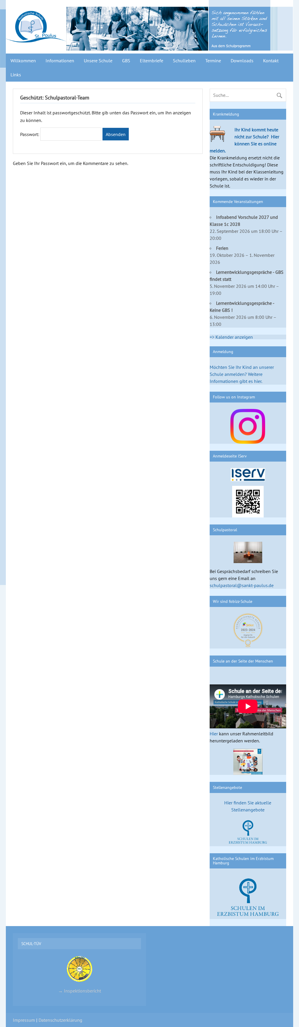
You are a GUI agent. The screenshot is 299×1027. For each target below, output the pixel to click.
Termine (213, 60)
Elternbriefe (151, 60)
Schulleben (184, 60)
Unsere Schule (98, 60)
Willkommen (23, 60)
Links (16, 75)
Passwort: (30, 134)
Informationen (60, 60)
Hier (214, 734)
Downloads (242, 60)
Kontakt (271, 60)
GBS (126, 60)
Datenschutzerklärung (60, 1020)
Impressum (24, 1020)
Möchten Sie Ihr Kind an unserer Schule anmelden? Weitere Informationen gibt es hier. (242, 374)
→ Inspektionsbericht (79, 990)
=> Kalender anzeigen (231, 337)
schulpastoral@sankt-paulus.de (242, 585)
